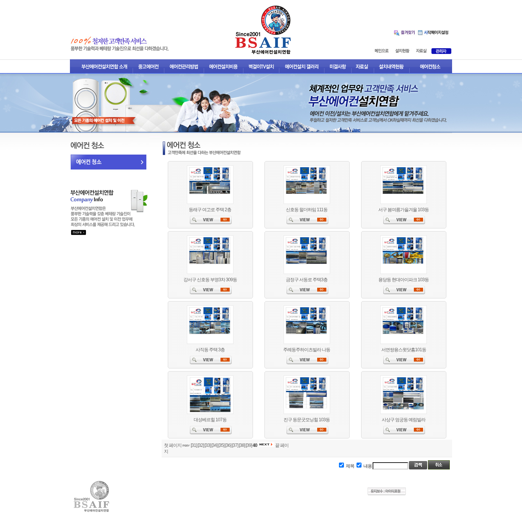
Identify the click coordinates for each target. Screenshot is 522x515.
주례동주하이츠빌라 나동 (306, 349)
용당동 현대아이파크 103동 (403, 279)
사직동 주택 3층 (210, 349)
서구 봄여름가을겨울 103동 (403, 209)
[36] (228, 445)
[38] (242, 445)
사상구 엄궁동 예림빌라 (403, 419)
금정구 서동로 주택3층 (306, 279)
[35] (221, 445)
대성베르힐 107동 (210, 419)
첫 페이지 (173, 445)
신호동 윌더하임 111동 (306, 209)
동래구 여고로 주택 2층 (210, 209)
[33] (207, 445)
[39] (249, 445)
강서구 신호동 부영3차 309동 (210, 279)
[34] (214, 445)
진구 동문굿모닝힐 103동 (307, 419)
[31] (194, 445)
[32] (201, 445)
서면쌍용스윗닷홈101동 (403, 349)
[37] (235, 445)
